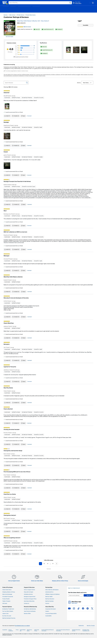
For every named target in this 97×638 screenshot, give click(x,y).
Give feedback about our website (22, 625)
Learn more (75, 603)
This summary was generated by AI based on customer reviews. (16, 70)
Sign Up (88, 595)
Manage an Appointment (29, 596)
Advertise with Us (49, 592)
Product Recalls (5, 598)
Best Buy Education (49, 598)
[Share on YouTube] (69, 608)
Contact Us (26, 603)
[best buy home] (5, 2)
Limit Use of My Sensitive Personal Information (63, 630)
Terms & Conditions (10, 630)
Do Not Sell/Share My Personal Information (48, 630)
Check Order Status (6, 589)
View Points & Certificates (29, 611)
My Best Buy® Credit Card (8, 609)
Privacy (17, 629)
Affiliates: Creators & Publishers (52, 594)
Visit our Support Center (29, 589)
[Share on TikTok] (78, 608)
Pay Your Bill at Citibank (7, 611)
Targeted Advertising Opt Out (76, 630)
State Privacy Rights (29, 630)
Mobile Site (81, 625)
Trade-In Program (6, 601)
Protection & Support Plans (30, 598)
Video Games (12, 15)
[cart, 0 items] (93, 3)
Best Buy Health (49, 596)
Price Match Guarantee (7, 596)
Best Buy (6, 15)
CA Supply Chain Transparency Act (85, 630)
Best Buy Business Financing (8, 618)
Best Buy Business (49, 601)
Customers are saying (9, 64)
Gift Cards (4, 603)
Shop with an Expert (28, 592)
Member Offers (27, 613)
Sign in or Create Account (74, 588)
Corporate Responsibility (51, 613)
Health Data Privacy (36, 630)
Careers (47, 611)
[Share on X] (92, 608)
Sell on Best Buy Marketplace (51, 589)
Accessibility (4, 629)
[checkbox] (36, 29)
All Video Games (20, 15)
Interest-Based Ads (22, 630)
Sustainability (48, 615)
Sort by (79, 82)
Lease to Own (5, 613)
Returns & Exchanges (7, 594)
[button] (77, 2)
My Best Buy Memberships (30, 609)
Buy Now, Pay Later (6, 615)
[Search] (27, 83)
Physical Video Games (30, 15)
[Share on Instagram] (74, 608)
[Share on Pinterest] (87, 608)
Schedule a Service (28, 594)
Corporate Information (50, 609)
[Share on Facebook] (83, 608)
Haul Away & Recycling (29, 601)
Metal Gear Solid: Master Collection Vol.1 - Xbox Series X (33, 21)
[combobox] (87, 82)
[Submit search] (70, 2)
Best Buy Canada (91, 625)
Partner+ (47, 603)
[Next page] (56, 563)
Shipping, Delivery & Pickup (8, 592)
